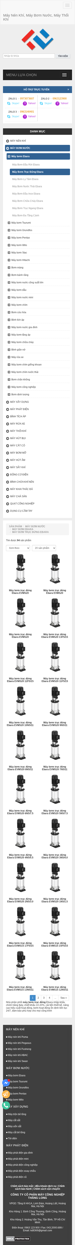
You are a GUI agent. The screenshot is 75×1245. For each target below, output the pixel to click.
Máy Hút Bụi (18, 438)
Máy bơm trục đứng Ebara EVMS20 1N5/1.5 (55, 900)
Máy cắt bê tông (16, 1132)
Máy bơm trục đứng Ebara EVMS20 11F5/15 (55, 680)
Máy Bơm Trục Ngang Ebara (27, 208)
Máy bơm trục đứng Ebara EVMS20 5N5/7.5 (55, 812)
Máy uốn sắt (14, 1126)
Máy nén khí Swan (17, 1061)
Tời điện (12, 1138)
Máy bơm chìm (19, 304)
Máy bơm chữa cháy (22, 342)
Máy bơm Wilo (19, 245)
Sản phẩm (15, 526)
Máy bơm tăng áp (20, 334)
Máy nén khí (18, 140)
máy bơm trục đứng (34, 1002)
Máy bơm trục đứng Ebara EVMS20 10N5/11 (20, 724)
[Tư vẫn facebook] (6, 1083)
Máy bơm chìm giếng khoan (26, 364)
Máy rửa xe (17, 357)
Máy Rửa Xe (17, 423)
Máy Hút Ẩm (17, 460)
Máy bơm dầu (18, 290)
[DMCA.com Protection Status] (18, 1238)
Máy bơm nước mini (22, 297)
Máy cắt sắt (13, 1120)
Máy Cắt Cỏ (17, 445)
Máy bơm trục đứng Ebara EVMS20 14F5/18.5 (20, 636)
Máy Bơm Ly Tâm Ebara (25, 179)
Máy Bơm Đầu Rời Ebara (26, 164)
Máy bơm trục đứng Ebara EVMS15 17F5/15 (20, 944)
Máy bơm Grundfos (21, 230)
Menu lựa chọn (21, 75)
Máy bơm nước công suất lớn (27, 282)
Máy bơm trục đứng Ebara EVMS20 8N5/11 (20, 768)
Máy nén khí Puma (17, 1037)
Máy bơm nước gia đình (24, 327)
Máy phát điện (19, 409)
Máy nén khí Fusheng (19, 1049)
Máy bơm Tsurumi (21, 222)
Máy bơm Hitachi (20, 260)
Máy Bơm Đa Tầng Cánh (25, 215)
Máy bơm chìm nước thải (24, 372)
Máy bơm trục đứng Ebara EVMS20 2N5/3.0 (20, 900)
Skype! (15, 103)
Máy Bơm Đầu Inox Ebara (26, 193)
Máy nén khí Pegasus (19, 1043)
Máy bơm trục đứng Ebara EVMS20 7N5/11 (54, 768)
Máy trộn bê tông (16, 1114)
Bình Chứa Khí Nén (22, 481)
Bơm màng (17, 267)
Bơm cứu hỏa (18, 312)
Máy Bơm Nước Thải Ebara (27, 186)
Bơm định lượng (20, 394)
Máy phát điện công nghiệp (22, 1164)
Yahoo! (31, 103)
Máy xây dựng (19, 402)
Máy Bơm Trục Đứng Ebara (27, 172)
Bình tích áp (17, 319)
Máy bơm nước (20, 148)
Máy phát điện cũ (17, 1177)
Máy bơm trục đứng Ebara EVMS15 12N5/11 (54, 988)
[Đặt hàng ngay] (6, 1094)
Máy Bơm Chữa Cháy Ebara (27, 201)
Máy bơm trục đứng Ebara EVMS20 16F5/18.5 (20, 592)
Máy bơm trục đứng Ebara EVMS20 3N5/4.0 (55, 856)
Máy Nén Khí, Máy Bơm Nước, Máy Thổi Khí (36, 17)
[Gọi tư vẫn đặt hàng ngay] (6, 1105)
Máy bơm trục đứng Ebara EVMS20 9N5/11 (54, 724)
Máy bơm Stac (19, 252)
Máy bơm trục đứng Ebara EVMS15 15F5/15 (54, 944)
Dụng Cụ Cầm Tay (21, 511)
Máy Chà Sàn (18, 496)
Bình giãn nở (18, 349)
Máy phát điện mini (18, 1158)
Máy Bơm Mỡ (18, 452)
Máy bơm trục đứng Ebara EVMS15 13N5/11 (20, 988)
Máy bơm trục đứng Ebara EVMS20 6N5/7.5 (20, 812)
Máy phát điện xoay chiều (21, 1171)
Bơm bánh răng (19, 275)
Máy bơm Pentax (20, 237)
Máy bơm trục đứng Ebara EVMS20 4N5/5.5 (20, 856)
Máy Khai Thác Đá (21, 489)
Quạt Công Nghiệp (22, 503)
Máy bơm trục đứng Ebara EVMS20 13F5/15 (54, 635)
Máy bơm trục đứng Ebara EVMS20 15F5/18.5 (54, 592)
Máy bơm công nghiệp (23, 387)
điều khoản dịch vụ (45, 1186)
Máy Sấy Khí (17, 467)
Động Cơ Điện (19, 474)
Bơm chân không (20, 379)
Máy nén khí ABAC (17, 1055)
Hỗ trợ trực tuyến (36, 89)
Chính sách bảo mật (22, 1186)
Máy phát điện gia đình (20, 1152)
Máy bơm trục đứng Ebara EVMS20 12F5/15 (20, 680)
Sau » (63, 997)
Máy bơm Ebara (20, 156)
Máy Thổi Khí (18, 431)
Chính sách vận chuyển (46, 1188)
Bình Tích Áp (18, 416)
